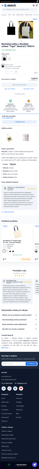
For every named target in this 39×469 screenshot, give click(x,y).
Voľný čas (4, 421)
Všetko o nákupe (6, 431)
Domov (5, 15)
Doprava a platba (6, 442)
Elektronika (5, 402)
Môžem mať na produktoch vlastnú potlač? (17, 315)
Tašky (13, 14)
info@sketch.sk (22, 383)
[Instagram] (9, 388)
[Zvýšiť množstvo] (16, 72)
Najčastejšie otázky (7, 435)
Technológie (20, 406)
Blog (17, 413)
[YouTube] (21, 388)
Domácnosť (5, 417)
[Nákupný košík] (37, 5)
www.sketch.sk (6, 376)
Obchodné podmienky (8, 439)
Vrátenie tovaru (6, 450)
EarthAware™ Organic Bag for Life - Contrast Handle (12, 241)
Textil (9, 14)
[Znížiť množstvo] (7, 72)
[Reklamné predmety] (2, 5)
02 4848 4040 (8, 383)
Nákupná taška (19, 14)
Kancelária (4, 410)
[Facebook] (3, 388)
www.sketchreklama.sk (8, 379)
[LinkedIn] (15, 388)
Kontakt (18, 417)
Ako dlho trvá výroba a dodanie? (13, 329)
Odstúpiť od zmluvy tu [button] (8, 458)
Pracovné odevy (6, 413)
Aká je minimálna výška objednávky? (14, 324)
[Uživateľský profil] (34, 5)
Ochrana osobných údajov (9, 454)
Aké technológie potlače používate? (14, 320)
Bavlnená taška (28, 14)
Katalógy (19, 402)
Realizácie (19, 410)
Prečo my (19, 398)
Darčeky (4, 406)
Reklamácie (5, 446)
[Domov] (10, 5)
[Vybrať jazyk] (37, 1)
